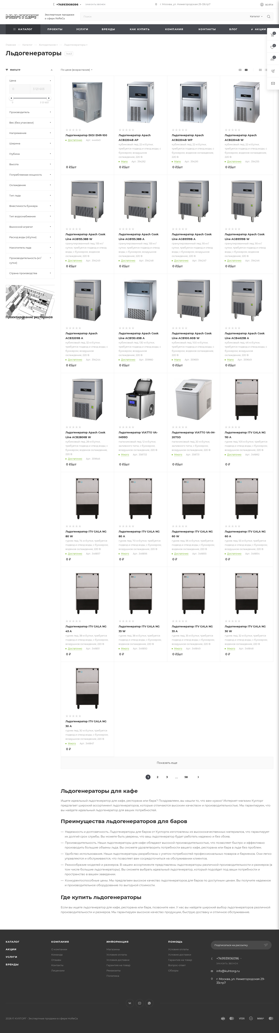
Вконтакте (130, 1003)
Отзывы (56, 959)
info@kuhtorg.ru (228, 971)
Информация (117, 941)
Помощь (175, 941)
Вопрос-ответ (177, 965)
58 (186, 777)
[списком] (266, 70)
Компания (60, 941)
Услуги (11, 956)
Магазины (113, 949)
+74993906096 (67, 4)
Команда (57, 954)
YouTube (140, 1003)
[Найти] (268, 16)
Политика (112, 975)
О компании (59, 949)
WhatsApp (149, 1003)
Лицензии (58, 970)
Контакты (57, 965)
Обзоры (173, 970)
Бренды (12, 964)
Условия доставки (117, 959)
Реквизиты (113, 970)
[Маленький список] (240, 70)
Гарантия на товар (118, 965)
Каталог (13, 941)
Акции (11, 949)
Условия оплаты (116, 954)
